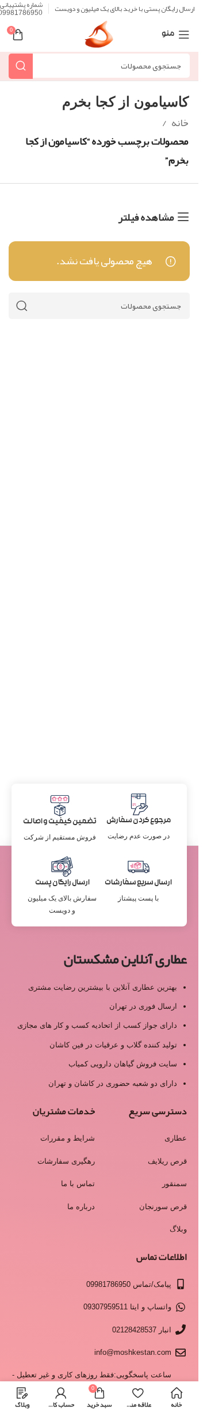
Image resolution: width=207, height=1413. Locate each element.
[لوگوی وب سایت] (99, 38)
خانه (180, 122)
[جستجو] (21, 66)
